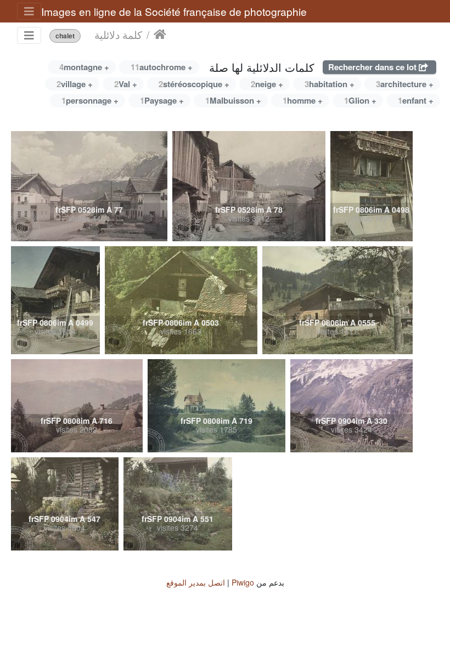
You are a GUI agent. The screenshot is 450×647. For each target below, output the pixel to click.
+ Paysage (162, 100)
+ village (75, 84)
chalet (65, 35)
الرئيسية (160, 35)
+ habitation (330, 84)
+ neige (267, 84)
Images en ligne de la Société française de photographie (174, 11)
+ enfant (416, 100)
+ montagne (84, 67)
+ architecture (405, 84)
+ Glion (360, 100)
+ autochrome (162, 67)
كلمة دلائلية (118, 35)
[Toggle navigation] (29, 11)
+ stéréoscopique (194, 84)
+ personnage (90, 100)
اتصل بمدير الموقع (195, 582)
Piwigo (243, 582)
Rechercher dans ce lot (373, 67)
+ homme (303, 100)
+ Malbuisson (233, 100)
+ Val (125, 84)
